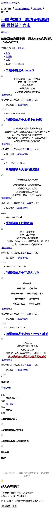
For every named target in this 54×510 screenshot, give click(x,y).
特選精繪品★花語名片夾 (22, 272)
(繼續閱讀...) (6, 95)
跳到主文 (5, 32)
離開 (14, 506)
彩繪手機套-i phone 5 (20, 70)
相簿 (8, 53)
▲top (3, 109)
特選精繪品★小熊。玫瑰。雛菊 (27, 334)
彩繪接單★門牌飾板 (19, 223)
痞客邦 (23, 100)
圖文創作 (22, 48)
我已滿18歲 (6, 506)
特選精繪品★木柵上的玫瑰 (24, 119)
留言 (29, 100)
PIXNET (12, 473)
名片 (8, 60)
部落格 (9, 56)
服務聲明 (27, 476)
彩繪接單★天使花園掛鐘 (22, 169)
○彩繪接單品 (22, 105)
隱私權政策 (45, 473)
